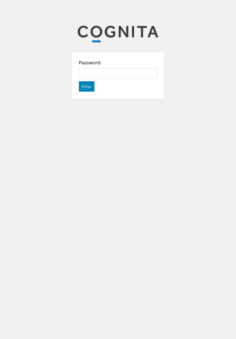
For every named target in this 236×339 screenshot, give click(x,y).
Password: (90, 63)
